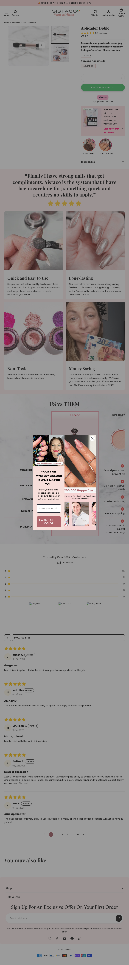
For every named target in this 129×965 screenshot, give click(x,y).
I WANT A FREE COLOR (48, 521)
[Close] (92, 438)
